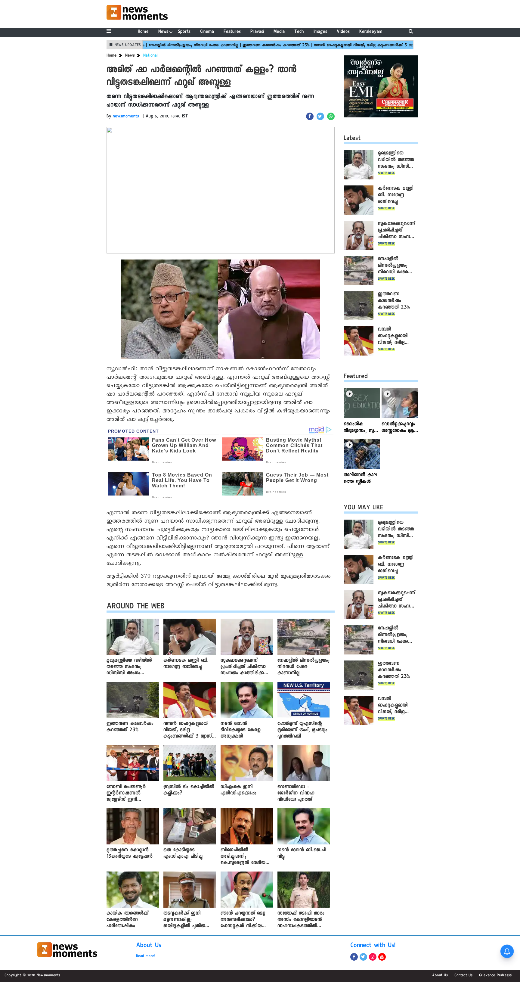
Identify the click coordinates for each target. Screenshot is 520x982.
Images (320, 32)
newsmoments (126, 116)
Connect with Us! (372, 946)
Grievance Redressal (495, 976)
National (150, 56)
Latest (352, 139)
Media (279, 32)
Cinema (207, 32)
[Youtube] (382, 957)
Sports (184, 32)
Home (143, 32)
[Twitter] (363, 957)
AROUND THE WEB (136, 607)
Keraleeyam (370, 32)
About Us (148, 946)
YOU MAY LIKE (363, 508)
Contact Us (463, 976)
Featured (356, 377)
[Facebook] (354, 957)
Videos (343, 32)
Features (232, 32)
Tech (299, 32)
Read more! (145, 956)
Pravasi (257, 32)
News (163, 32)
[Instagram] (372, 957)
